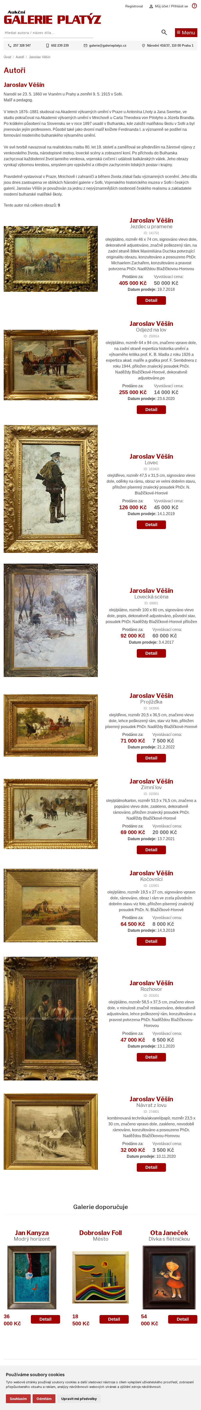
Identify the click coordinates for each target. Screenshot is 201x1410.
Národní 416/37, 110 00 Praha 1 (170, 45)
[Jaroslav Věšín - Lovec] (51, 489)
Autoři (20, 57)
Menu (186, 32)
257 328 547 (22, 45)
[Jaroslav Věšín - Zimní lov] (51, 814)
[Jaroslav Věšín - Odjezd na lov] (51, 365)
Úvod (7, 57)
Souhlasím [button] (18, 1399)
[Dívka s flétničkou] (169, 1277)
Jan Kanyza (32, 1235)
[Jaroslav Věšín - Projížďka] (51, 725)
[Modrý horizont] (32, 1277)
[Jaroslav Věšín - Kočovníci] (51, 906)
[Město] (100, 1277)
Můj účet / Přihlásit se (168, 6)
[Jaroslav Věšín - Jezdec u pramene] (51, 259)
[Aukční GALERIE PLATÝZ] (53, 23)
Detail (151, 300)
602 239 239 (60, 45)
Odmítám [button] (44, 1399)
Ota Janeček (169, 1235)
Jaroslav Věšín (39, 57)
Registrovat (134, 6)
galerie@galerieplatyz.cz (107, 45)
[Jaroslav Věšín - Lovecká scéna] (51, 621)
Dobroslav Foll (100, 1235)
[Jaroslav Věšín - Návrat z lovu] (51, 1132)
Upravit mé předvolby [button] (79, 1399)
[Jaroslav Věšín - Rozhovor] (51, 1019)
